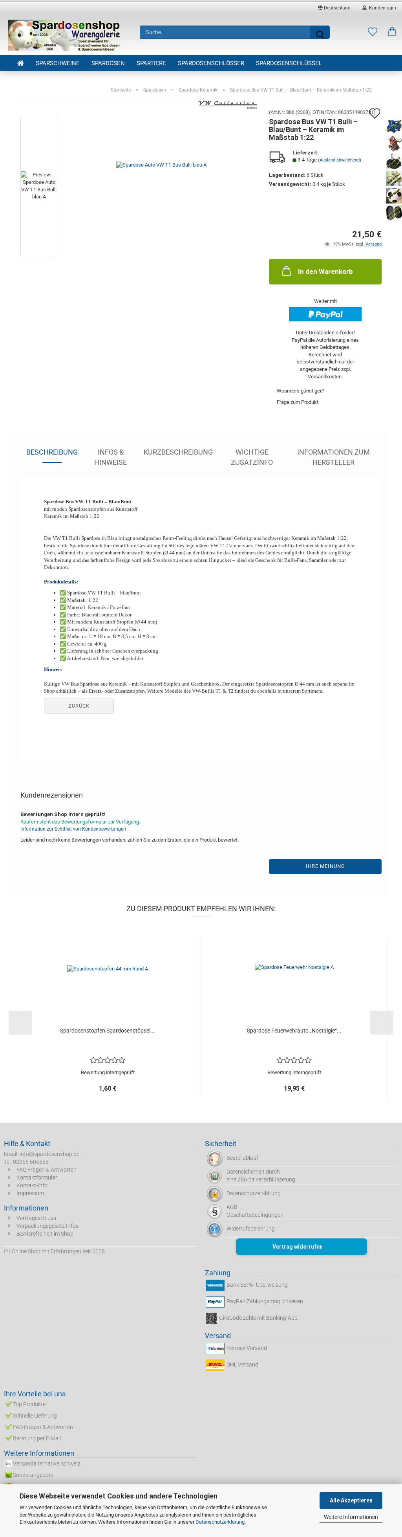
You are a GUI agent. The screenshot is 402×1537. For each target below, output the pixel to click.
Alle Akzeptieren (351, 1500)
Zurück (79, 706)
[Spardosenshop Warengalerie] (65, 35)
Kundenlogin (381, 8)
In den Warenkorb (325, 271)
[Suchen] (320, 32)
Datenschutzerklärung (220, 1522)
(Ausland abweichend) (339, 160)
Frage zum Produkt (297, 402)
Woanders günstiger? (300, 391)
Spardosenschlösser (211, 63)
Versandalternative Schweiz (46, 1463)
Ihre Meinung (325, 866)
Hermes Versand (247, 1348)
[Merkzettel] (372, 32)
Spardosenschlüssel (289, 63)
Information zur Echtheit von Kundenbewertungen (73, 829)
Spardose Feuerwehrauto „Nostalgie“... (294, 1030)
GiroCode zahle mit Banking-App (258, 1318)
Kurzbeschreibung (178, 452)
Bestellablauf (242, 1158)
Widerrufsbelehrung (251, 1228)
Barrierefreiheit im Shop (44, 1234)
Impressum (30, 1193)
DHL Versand (242, 1364)
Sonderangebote (33, 1475)
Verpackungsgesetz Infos (47, 1226)
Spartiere (151, 63)
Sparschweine (58, 63)
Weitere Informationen (351, 1517)
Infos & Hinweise (110, 455)
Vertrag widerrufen (297, 1247)
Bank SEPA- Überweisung (257, 1285)
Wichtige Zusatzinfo (252, 455)
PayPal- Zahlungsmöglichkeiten (265, 1302)
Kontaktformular (36, 1177)
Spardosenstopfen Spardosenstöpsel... (107, 1030)
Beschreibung (52, 452)
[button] (392, 32)
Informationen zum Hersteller (333, 455)
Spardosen (108, 63)
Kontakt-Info (32, 1185)
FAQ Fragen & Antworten (46, 1170)
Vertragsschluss (36, 1218)
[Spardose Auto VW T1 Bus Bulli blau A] (161, 188)
